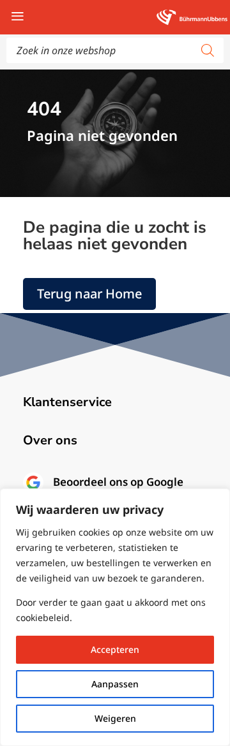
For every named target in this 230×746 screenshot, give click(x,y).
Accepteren (115, 649)
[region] (115, 617)
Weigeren (115, 718)
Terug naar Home (89, 293)
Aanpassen (115, 684)
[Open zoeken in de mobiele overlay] (115, 50)
